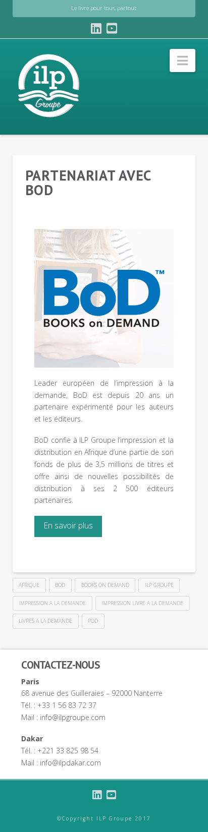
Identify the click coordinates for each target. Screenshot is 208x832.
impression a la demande (52, 603)
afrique (29, 584)
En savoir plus (68, 525)
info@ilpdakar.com (70, 762)
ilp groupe (159, 584)
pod (93, 620)
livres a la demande (45, 620)
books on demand (105, 584)
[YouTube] (112, 28)
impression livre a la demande (142, 603)
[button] (182, 60)
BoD (60, 584)
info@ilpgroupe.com (73, 717)
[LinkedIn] (96, 28)
